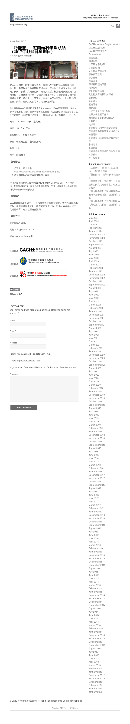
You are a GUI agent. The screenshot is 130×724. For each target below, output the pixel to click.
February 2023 (96, 267)
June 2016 (94, 534)
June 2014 (94, 615)
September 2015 (97, 564)
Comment (14, 374)
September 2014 (97, 605)
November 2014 (97, 598)
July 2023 (93, 251)
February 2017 (96, 508)
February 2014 (96, 628)
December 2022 (97, 274)
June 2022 (94, 294)
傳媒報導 (93, 60)
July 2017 (93, 491)
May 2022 (94, 297)
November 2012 (97, 678)
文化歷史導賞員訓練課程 (101, 94)
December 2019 (97, 394)
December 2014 (97, 595)
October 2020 (95, 361)
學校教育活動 (95, 74)
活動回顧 (93, 107)
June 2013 (94, 655)
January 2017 (95, 511)
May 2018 (94, 458)
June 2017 (94, 494)
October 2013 (95, 641)
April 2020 (94, 381)
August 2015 (95, 568)
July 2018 (93, 451)
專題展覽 (93, 77)
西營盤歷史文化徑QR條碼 (101, 117)
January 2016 (95, 551)
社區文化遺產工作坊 (99, 114)
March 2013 (95, 665)
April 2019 (94, 421)
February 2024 (96, 227)
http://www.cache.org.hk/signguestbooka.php (36, 171)
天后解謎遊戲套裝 (97, 70)
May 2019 (94, 418)
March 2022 (95, 304)
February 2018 (96, 468)
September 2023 (97, 244)
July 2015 (93, 571)
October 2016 (95, 521)
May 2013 (94, 658)
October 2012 (95, 681)
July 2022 (93, 291)
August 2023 (95, 247)
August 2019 (95, 408)
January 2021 (95, 351)
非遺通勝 (93, 147)
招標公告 (93, 87)
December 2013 (97, 635)
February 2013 (96, 668)
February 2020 (96, 388)
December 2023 (97, 234)
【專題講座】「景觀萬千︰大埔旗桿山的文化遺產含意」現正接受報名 (104, 184)
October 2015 (95, 561)
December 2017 (97, 474)
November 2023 (97, 237)
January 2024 (95, 231)
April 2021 (94, 341)
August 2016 (95, 528)
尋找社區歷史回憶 (97, 84)
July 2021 (93, 331)
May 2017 (94, 498)
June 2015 (94, 574)
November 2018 (97, 438)
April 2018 (94, 461)
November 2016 (97, 518)
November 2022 (97, 277)
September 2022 (97, 284)
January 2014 (95, 631)
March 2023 (95, 264)
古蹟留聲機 (94, 67)
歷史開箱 (93, 104)
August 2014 (95, 608)
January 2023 (95, 271)
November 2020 (97, 358)
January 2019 (95, 431)
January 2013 (95, 671)
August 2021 (95, 327)
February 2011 (96, 685)
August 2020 (95, 368)
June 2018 (94, 454)
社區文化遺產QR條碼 (99, 111)
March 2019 (95, 424)
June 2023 (94, 254)
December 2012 (97, 675)
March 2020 (95, 384)
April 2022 (94, 301)
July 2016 (93, 531)
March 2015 (95, 585)
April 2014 (94, 621)
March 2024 (95, 224)
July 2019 (93, 411)
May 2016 (94, 538)
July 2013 (93, 651)
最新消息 (93, 101)
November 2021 (97, 317)
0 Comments (15, 294)
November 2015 (97, 558)
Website (13, 342)
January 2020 (95, 391)
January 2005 (95, 691)
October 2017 (95, 481)
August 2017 (95, 488)
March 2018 (95, 464)
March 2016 (95, 544)
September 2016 (97, 524)
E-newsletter (95, 54)
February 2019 (96, 428)
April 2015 (94, 581)
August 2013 (95, 648)
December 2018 (97, 434)
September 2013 (97, 645)
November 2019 (97, 398)
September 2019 (97, 404)
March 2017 (95, 504)
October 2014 (95, 601)
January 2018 (95, 471)
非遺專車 (93, 144)
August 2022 (95, 287)
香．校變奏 (94, 157)
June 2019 (94, 414)
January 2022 (95, 311)
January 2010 (95, 688)
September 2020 (97, 364)
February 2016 (96, 548)
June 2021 (94, 334)
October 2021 (95, 321)
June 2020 (94, 374)
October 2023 (95, 241)
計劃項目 (93, 121)
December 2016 (97, 514)
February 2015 (96, 588)
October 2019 (95, 401)
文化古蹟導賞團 (16, 56)
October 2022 (95, 281)
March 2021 (95, 344)
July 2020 (93, 371)
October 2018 (95, 441)
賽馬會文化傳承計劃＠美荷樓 (103, 127)
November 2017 (97, 478)
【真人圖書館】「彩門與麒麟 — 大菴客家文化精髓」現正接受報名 (104, 204)
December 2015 (97, 554)
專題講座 (93, 80)
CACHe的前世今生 (98, 50)
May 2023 (94, 257)
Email (12, 331)
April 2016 (94, 541)
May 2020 (94, 378)
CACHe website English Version (104, 44)
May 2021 (94, 338)
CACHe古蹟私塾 (97, 47)
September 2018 (97, 444)
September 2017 (97, 484)
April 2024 (94, 221)
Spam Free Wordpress (64, 367)
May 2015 (94, 578)
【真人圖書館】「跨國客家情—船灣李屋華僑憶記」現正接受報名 (104, 194)
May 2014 (94, 618)
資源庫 (92, 124)
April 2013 (94, 661)
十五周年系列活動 (97, 64)
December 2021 (97, 314)
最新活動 (28, 56)
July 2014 (93, 611)
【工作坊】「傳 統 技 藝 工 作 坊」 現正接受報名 (103, 169)
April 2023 (94, 261)
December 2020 (97, 354)
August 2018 (95, 448)
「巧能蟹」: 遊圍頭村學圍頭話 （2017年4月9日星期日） (38, 49)
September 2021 (97, 324)
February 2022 (96, 307)
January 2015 (95, 591)
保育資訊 (93, 57)
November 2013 (97, 638)
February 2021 (96, 348)
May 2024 (94, 217)
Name (12, 320)
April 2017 (94, 501)
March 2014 (95, 625)
